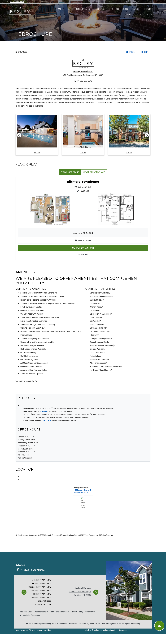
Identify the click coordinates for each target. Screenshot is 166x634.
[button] (37, 134)
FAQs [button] (135, 9)
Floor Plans (81, 9)
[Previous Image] (19, 135)
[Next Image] (147, 135)
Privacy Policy (77, 611)
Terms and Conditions (59, 611)
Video (97, 240)
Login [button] (149, 14)
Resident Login (26, 611)
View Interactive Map (94, 172)
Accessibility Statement (30, 615)
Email (132, 52)
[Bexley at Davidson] (83, 502)
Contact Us (90, 612)
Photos (99, 9)
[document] (83, 502)
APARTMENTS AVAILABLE (95, 248)
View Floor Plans (70, 172)
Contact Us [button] (132, 14)
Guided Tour (95, 254)
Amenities (63, 9)
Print (145, 52)
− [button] (18, 479)
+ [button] (18, 476)
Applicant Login (41, 611)
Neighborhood (118, 9)
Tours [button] (148, 9)
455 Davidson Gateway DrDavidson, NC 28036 (83, 491)
